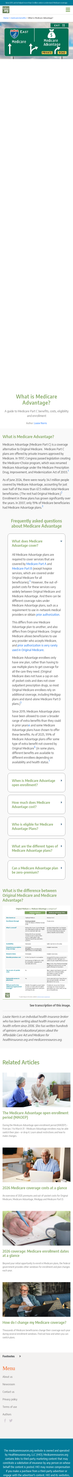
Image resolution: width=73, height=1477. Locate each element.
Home (5, 18)
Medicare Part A (36, 564)
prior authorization (47, 614)
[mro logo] (6, 9)
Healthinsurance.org (19, 1454)
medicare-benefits (18, 18)
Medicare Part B (22, 568)
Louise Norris (40, 423)
